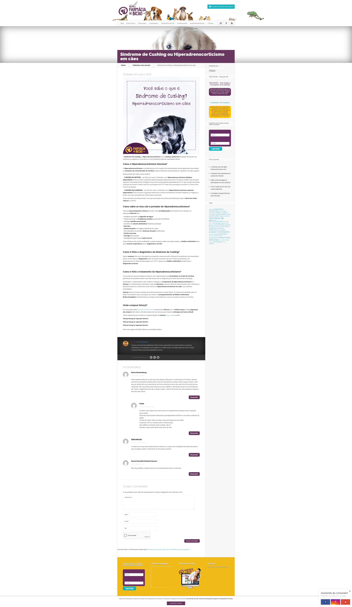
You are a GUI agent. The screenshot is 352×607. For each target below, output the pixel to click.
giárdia (210, 223)
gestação (226, 221)
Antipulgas (223, 211)
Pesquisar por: (213, 66)
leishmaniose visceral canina (216, 226)
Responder (194, 397)
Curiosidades (154, 23)
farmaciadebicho (142, 342)
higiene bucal (225, 223)
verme (210, 242)
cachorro (224, 213)
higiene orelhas (213, 225)
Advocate (211, 209)
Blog (122, 23)
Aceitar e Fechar (176, 603)
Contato (210, 23)
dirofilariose (222, 216)
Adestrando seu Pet (167, 23)
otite (219, 228)
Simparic (211, 235)
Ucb (220, 240)
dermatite (215, 216)
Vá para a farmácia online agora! (222, 6)
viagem (224, 242)
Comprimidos (221, 214)
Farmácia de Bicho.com (145, 309)
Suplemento (213, 238)
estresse (227, 216)
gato (217, 221)
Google (151, 357)
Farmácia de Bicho (216, 219)
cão (210, 216)
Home (123, 65)
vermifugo (217, 242)
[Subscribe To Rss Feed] (232, 23)
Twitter (158, 357)
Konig (221, 225)
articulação (212, 212)
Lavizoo (227, 225)
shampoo (223, 234)
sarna (216, 234)
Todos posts (142, 23)
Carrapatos (212, 214)
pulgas (223, 230)
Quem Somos (130, 23)
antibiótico (218, 209)
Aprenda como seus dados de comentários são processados (168, 549)
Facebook (154, 357)
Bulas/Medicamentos (197, 23)
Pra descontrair (182, 23)
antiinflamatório (214, 211)
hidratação (217, 223)
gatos (222, 221)
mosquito (226, 226)
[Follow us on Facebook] (226, 23)
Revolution (211, 234)
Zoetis (211, 243)
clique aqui (169, 315)
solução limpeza (218, 235)
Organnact (213, 228)
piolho (218, 230)
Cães (228, 214)
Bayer (218, 213)
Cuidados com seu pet (141, 65)
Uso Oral (225, 240)
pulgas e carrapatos (219, 231)
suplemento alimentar (220, 238)
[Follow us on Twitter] (220, 23)
